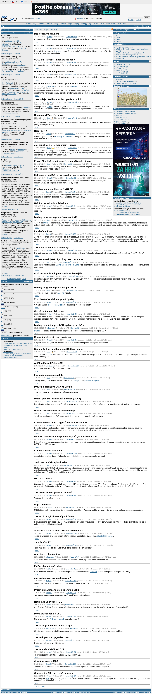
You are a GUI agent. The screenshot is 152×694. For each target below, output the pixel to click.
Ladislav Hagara (6, 54)
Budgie (6, 289)
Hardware (41, 24)
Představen (6, 220)
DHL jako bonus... (44, 478)
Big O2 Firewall (42, 504)
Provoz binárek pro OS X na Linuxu (53, 387)
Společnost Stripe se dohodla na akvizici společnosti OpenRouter (14, 143)
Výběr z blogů (121, 121)
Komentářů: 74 (74, 102)
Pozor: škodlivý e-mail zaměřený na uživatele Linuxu (62, 161)
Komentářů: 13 (69, 465)
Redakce (116, 692)
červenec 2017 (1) (123, 64)
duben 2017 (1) (122, 66)
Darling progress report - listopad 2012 (55, 287)
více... (37, 42)
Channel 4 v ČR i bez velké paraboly (53, 673)
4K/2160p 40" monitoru (64, 136)
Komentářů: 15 (70, 192)
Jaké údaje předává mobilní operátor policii (57, 99)
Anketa (4, 281)
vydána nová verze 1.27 (14, 165)
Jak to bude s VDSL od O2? (49, 649)
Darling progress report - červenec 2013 (55, 217)
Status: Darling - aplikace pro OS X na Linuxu (58, 349)
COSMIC (7, 298)
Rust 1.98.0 (5, 36)
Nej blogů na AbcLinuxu (124, 198)
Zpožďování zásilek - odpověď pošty (54, 299)
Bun (3, 83)
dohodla (21, 150)
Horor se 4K (40, 131)
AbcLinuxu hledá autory (47, 554)
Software (49, 24)
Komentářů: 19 (71, 676)
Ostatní (118, 42)
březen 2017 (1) (122, 68)
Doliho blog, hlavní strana (125, 112)
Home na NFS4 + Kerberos (48, 115)
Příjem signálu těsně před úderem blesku (56, 590)
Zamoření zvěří (42, 542)
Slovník (95, 24)
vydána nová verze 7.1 (13, 62)
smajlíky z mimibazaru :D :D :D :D (128, 203)
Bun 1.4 (4, 78)
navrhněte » (27, 281)
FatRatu (93, 572)
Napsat (18, 279)
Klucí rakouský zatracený (48, 450)
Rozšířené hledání (134, 20)
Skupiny (76, 24)
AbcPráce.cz (36, 2)
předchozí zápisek (55, 305)
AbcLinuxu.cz (7, 2)
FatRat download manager (126, 81)
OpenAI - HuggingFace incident (128, 205)
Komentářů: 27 (70, 640)
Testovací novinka (10, 357)
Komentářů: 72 (71, 178)
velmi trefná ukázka (104, 536)
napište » (28, 30)
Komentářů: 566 (71, 453)
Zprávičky (5, 30)
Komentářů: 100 (73, 276)
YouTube (5, 64)
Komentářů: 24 (68, 262)
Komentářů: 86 (71, 250)
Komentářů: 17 (71, 507)
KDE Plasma (8, 307)
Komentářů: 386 (70, 581)
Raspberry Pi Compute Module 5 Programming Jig (14, 213)
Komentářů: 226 (73, 366)
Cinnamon (7, 294)
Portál (113, 24)
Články (56, 24)
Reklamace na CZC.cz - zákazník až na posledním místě (64, 175)
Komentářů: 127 (71, 495)
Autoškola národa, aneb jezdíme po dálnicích (58, 530)
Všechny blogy (121, 117)
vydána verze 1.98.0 (13, 41)
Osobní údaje (145, 692)
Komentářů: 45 (71, 314)
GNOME (7, 302)
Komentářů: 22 (70, 134)
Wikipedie (5, 45)
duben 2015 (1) (122, 74)
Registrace (146, 26)
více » (6, 206)
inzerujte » (28, 33)
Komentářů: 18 (69, 164)
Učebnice (63, 24)
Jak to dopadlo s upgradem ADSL (52, 637)
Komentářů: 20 (74, 425)
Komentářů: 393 (71, 533)
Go (21, 167)
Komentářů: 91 (71, 206)
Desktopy (84, 24)
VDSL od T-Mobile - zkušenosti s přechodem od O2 (62, 45)
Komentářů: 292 (70, 74)
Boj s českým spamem (124, 47)
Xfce (5, 324)
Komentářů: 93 (69, 378)
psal (47, 679)
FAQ (34, 24)
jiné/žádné (7, 328)
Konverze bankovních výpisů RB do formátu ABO (61, 422)
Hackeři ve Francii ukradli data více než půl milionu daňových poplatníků (16, 242)
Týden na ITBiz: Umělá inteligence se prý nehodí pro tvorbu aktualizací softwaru (18, 345)
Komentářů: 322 (70, 234)
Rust (21, 43)
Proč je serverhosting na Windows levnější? (58, 273)
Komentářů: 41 (72, 118)
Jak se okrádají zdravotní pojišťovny (54, 516)
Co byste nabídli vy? (123, 210)
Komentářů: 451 (71, 340)
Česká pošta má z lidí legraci (49, 311)
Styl (3, 26)
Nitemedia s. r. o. (66, 692)
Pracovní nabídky (8, 33)
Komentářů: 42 (76, 328)
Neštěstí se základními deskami (51, 203)
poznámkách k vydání (10, 46)
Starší (24, 279)
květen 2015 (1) (122, 72)
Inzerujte (80, 18)
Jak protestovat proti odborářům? (52, 578)
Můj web (119, 79)
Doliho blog (137, 30)
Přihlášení (137, 26)
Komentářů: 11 (72, 352)
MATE (6, 315)
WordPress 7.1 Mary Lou (11, 57)
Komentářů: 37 (71, 519)
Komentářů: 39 (71, 48)
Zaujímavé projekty (123, 207)
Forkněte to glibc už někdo (48, 375)
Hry (90, 24)
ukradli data (20, 248)
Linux (118, 40)
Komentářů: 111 (69, 390)
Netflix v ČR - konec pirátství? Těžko (129, 55)
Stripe (12, 150)
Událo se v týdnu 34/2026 (13, 349)
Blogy (70, 24)
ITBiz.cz (16, 2)
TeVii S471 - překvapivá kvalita (50, 462)
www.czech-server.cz (22, 692)
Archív (116, 61)
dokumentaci (6, 234)
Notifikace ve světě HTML (48, 602)
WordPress (21, 66)
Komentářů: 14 (72, 401)
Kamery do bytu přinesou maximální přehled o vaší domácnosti (17, 355)
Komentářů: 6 (18, 238)
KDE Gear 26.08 (7, 102)
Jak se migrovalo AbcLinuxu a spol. (53, 625)
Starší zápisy (39, 686)
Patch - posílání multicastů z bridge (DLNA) (57, 398)
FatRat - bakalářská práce (48, 566)
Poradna (28, 24)
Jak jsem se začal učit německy (51, 247)
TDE (5, 320)
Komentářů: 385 (70, 664)
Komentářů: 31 (6, 336)
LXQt (5, 311)
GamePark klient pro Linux (126, 83)
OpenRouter (21, 151)
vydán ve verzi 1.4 (16, 88)
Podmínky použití (133, 692)
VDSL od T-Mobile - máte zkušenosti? (130, 53)
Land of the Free (43, 231)
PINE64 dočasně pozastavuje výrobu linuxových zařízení (16, 120)
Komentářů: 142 (75, 86)
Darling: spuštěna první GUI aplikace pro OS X (59, 325)
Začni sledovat (121, 123)
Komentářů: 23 (19, 275)
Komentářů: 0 (18, 54)
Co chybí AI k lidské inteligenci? (128, 212)
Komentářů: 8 (72, 148)
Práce (119, 24)
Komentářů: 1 (71, 413)
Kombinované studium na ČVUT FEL (54, 189)
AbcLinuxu (8, 341)
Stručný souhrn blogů (124, 119)
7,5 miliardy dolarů (8, 153)
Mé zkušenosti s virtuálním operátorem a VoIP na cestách (65, 83)
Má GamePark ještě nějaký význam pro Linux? (59, 259)
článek (49, 107)
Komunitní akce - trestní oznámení (52, 337)
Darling (46, 223)
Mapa (124, 24)
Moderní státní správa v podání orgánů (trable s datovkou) (65, 436)
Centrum (10, 279)
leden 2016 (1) (121, 70)
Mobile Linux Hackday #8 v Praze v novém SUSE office (15, 178)
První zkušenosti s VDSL (47, 613)
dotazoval (58, 51)
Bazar (108, 24)
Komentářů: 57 (71, 302)
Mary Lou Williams (8, 71)
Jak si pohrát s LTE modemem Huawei (55, 145)
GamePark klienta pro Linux (67, 265)
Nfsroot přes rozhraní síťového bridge (54, 410)
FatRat (118, 38)
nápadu (49, 354)
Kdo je (102, 24)
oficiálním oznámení (9, 113)
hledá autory (35, 18)
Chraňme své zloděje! (46, 661)
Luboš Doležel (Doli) (122, 30)
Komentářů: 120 (71, 37)
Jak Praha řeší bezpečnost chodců (53, 492)
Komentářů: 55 (70, 569)
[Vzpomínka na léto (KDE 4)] (132, 106)
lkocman (4, 209)
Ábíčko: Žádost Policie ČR (48, 363)
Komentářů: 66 (71, 62)
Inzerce (123, 692)
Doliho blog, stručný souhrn (126, 114)
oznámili (26, 107)
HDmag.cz (26, 2)
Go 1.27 (4, 160)
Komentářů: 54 (71, 593)
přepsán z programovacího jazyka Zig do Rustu (15, 93)
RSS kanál (120, 115)
